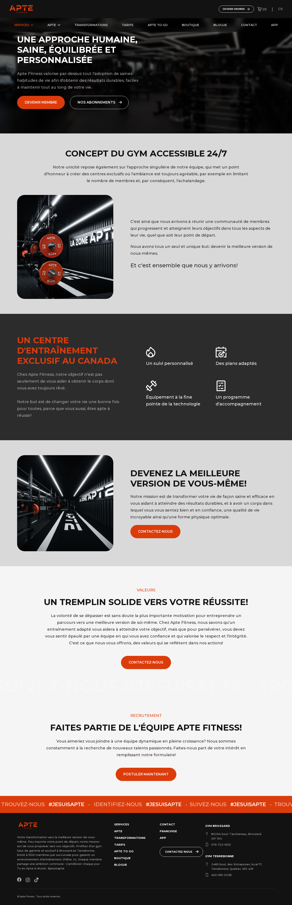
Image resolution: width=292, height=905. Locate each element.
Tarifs (127, 25)
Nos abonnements (96, 102)
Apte (51, 25)
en (280, 9)
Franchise (168, 831)
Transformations (91, 25)
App (274, 25)
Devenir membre (234, 8)
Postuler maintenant (146, 774)
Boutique (190, 25)
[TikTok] (36, 879)
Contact (249, 25)
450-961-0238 (221, 875)
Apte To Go (158, 25)
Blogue (220, 25)
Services (21, 25)
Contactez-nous (155, 531)
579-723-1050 (221, 844)
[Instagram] (28, 879)
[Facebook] (19, 879)
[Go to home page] (21, 9)
